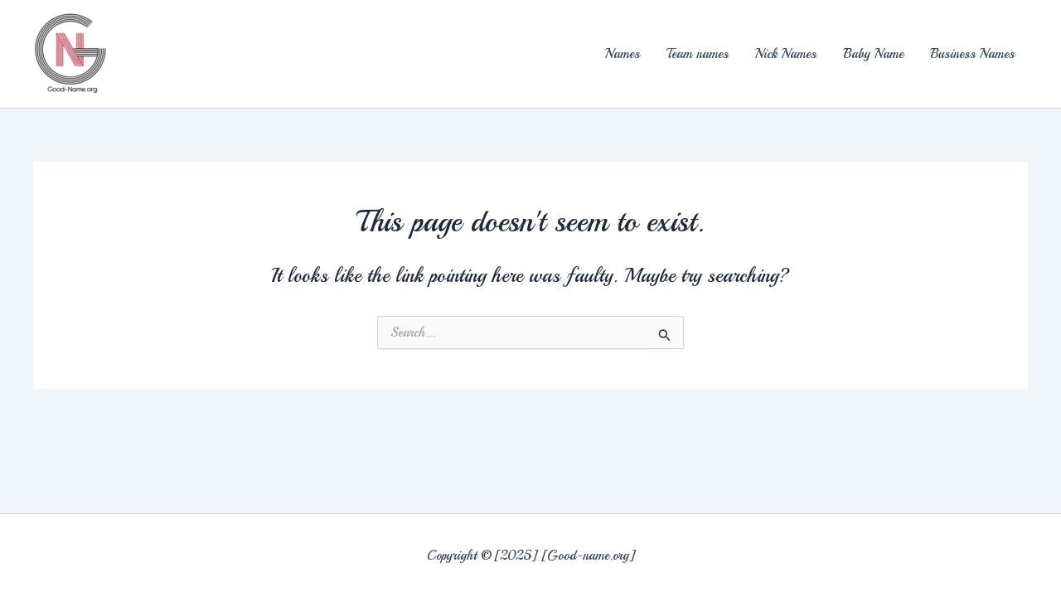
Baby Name (873, 54)
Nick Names (785, 54)
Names (622, 54)
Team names (697, 54)
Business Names (972, 54)
